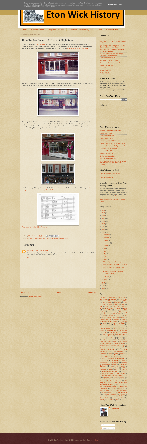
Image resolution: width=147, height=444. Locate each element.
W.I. (114, 392)
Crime (123, 326)
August (106, 245)
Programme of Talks (56, 29)
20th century (123, 312)
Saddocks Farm (107, 377)
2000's (110, 312)
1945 (106, 308)
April (105, 256)
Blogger (96, 440)
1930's (110, 304)
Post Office (109, 368)
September (107, 243)
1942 (119, 306)
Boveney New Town (105, 319)
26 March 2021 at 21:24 (41, 250)
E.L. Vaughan (123, 330)
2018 (103, 232)
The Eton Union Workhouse (108, 158)
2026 (103, 210)
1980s (115, 310)
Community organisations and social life (109, 326)
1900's (125, 301)
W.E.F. (109, 392)
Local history (49, 238)
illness (115, 341)
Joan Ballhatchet (123, 341)
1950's (112, 308)
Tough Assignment (110, 386)
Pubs (110, 369)
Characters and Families (108, 321)
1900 (120, 301)
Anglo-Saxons (119, 315)
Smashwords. (119, 196)
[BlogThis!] (52, 236)
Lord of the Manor (119, 353)
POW (123, 368)
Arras (103, 317)
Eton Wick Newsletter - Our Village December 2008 (113, 272)
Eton (43, 238)
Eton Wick (124, 332)
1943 (123, 306)
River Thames (120, 373)
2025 (103, 213)
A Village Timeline (105, 73)
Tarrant (102, 381)
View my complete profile (116, 411)
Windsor (121, 396)
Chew (104, 323)
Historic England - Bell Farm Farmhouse (111, 141)
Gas (126, 338)
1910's (109, 302)
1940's (107, 306)
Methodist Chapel (105, 357)
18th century (30, 238)
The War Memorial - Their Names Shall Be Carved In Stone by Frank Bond (112, 46)
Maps (122, 355)
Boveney (123, 317)
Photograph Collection (106, 65)
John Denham (40, 44)
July (105, 248)
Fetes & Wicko (120, 336)
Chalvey (124, 319)
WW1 (122, 398)
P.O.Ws (123, 360)
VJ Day (104, 392)
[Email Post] (46, 236)
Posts (104, 425)
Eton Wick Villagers (106, 177)
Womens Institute (105, 398)
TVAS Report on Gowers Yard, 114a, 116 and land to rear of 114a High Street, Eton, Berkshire (113, 162)
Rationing (117, 369)
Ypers (118, 400)
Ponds (116, 366)
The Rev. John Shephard (114, 381)
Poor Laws (123, 366)
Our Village (114, 360)
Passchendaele (106, 364)
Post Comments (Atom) (35, 296)
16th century (112, 299)
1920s (103, 304)
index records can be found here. (77, 48)
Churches (120, 323)
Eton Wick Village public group (110, 173)
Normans (104, 358)
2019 (103, 229)
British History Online (106, 133)
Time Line (119, 384)
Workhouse (115, 398)
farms (110, 336)
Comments (105, 428)
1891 (104, 301)
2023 (103, 218)
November (107, 237)
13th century (111, 297)
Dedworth (102, 330)
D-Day (116, 328)
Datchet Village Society (107, 135)
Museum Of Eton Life (106, 151)
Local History (104, 68)
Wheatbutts (112, 396)
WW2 (102, 400)
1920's (125, 302)
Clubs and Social (105, 325)
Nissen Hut (124, 356)
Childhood (112, 323)
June (105, 251)
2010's (115, 312)
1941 (113, 306)
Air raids (110, 315)
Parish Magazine (114, 362)
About (99, 29)
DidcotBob (30, 250)
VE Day (114, 388)
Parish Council (103, 362)
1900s (104, 302)
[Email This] (50, 236)
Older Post (92, 292)
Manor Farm (113, 355)
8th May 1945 (117, 313)
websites (102, 396)
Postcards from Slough (106, 153)
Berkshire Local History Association (110, 130)
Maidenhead (103, 355)
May (105, 254)
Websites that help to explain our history (111, 63)
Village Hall (108, 390)
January (106, 279)
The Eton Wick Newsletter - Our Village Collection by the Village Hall (111, 54)
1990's (120, 310)
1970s (109, 310)
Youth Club (111, 400)
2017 (103, 283)
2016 (103, 285)
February (106, 276)
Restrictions (124, 371)
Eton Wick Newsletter (108, 334)
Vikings (101, 390)
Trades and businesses (61, 238)
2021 (103, 224)
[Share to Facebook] (56, 236)
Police (111, 366)
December (107, 234)
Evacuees (102, 336)
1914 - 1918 (117, 302)
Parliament (124, 362)
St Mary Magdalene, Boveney (108, 156)
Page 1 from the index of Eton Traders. (34, 227)
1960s (104, 310)
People (114, 364)
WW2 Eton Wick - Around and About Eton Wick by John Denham (112, 50)
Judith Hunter (119, 343)
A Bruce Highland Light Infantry (112, 262)
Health (120, 339)
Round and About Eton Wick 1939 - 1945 (113, 375)
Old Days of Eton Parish (116, 358)
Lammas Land (119, 347)
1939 (122, 304)
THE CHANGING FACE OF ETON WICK (115, 264)
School (122, 377)
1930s (116, 304)
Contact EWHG (112, 29)
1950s (118, 308)
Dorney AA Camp (111, 330)
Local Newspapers (118, 351)
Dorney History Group (106, 138)
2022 (103, 221)
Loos (110, 353)
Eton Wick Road (120, 334)
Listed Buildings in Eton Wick (108, 148)
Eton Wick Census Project (107, 57)
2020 (103, 226)
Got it (121, 5)
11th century (103, 297)
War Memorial (122, 392)
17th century (123, 299)
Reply (28, 257)
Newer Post (24, 292)
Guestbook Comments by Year (81, 29)
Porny (101, 368)
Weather (123, 394)
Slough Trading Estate (106, 379)
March (106, 259)
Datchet (123, 328)
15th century (103, 299)
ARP (125, 315)
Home (24, 29)
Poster (116, 368)
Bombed (109, 317)
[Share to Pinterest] (58, 236)
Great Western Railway (107, 339)
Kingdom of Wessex (115, 345)
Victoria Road (121, 388)
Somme (116, 379)
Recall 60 (124, 369)
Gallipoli (120, 338)
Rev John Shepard (107, 373)
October (106, 240)
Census (116, 319)
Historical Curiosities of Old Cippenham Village (113, 146)
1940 (101, 306)
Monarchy (116, 356)
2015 (103, 288)
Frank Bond (111, 338)
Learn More (112, 5)
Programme (103, 369)
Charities (124, 321)
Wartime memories (105, 70)
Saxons (116, 377)
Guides (115, 339)
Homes (109, 341)
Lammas (109, 347)
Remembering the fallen (110, 371)
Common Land (119, 325)
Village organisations (121, 390)
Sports (122, 379)
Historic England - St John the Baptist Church (113, 143)
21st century (107, 313)
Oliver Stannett (104, 360)
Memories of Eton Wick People (109, 60)
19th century (38, 238)
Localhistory (103, 353)
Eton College (113, 332)
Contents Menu (37, 29)
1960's (125, 308)
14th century (121, 297)
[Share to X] (54, 236)
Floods (102, 338)
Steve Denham (115, 408)
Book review (116, 317)
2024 (103, 215)
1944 (101, 308)
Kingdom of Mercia (104, 345)
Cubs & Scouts (105, 328)
